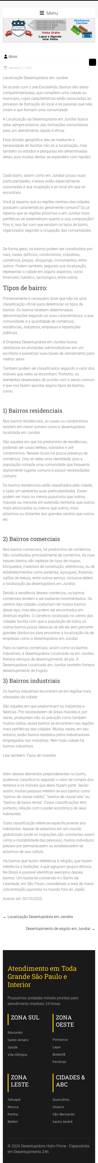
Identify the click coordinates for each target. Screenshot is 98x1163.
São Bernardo (64, 1114)
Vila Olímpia (17, 1054)
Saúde (13, 1047)
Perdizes (59, 1061)
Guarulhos (61, 1099)
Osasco (58, 1107)
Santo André (63, 1121)
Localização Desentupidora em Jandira (38, 916)
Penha (13, 1114)
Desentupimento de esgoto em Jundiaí (60, 928)
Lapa (56, 1047)
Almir (13, 56)
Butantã (59, 1054)
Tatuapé (14, 1099)
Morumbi (15, 1032)
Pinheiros (60, 1039)
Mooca (13, 1107)
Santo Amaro (18, 1040)
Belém (13, 1121)
